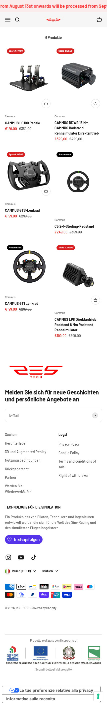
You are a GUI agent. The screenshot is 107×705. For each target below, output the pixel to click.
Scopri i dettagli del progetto (53, 669)
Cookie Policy (68, 453)
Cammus (10, 116)
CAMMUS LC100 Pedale (22, 123)
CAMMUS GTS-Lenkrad (22, 210)
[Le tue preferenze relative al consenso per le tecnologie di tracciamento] (98, 696)
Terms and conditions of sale (77, 464)
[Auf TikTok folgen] (33, 557)
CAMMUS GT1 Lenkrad (21, 303)
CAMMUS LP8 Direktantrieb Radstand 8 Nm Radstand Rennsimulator (75, 324)
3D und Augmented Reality (25, 452)
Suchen (11, 434)
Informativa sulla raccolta (30, 698)
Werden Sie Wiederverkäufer (18, 489)
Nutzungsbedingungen (23, 460)
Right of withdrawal (73, 475)
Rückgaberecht (17, 469)
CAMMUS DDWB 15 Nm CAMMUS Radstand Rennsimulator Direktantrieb (76, 128)
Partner (10, 477)
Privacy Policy (69, 444)
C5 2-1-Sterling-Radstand (74, 226)
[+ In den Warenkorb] (46, 103)
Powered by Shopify (43, 608)
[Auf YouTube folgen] (21, 557)
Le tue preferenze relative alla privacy (56, 690)
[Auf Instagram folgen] (8, 557)
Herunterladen (16, 443)
